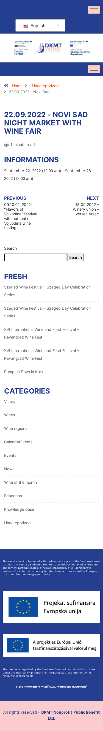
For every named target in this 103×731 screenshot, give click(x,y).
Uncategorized (45, 85)
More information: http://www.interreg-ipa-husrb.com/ (51, 686)
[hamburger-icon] (94, 10)
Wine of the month (20, 482)
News (9, 468)
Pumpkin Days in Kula (23, 371)
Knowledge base (19, 509)
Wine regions (15, 428)
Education (13, 495)
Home (17, 85)
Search (10, 248)
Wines (9, 415)
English (37, 25)
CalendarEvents (18, 441)
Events (10, 455)
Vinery (9, 401)
